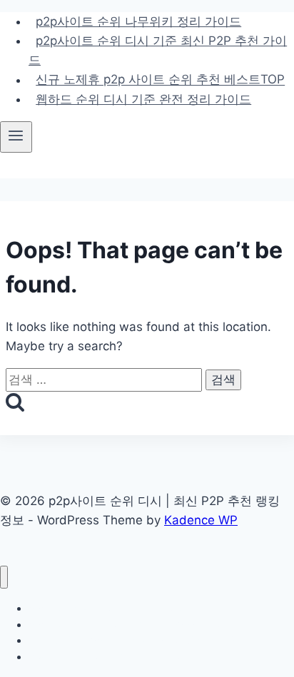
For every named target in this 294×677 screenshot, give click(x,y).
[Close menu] (4, 577)
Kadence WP (201, 520)
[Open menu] (16, 137)
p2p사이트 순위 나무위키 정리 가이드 (138, 21)
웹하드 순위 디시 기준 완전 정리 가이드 (143, 99)
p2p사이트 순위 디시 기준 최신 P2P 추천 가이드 (158, 50)
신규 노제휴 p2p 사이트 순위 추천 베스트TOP (160, 80)
